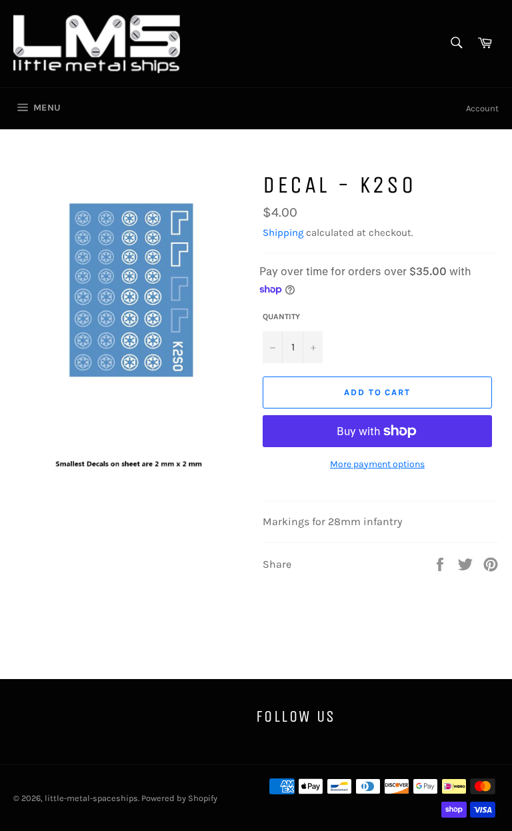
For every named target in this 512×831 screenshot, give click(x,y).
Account (482, 108)
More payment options (377, 464)
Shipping (283, 233)
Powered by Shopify (179, 798)
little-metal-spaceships (91, 798)
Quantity (281, 316)
